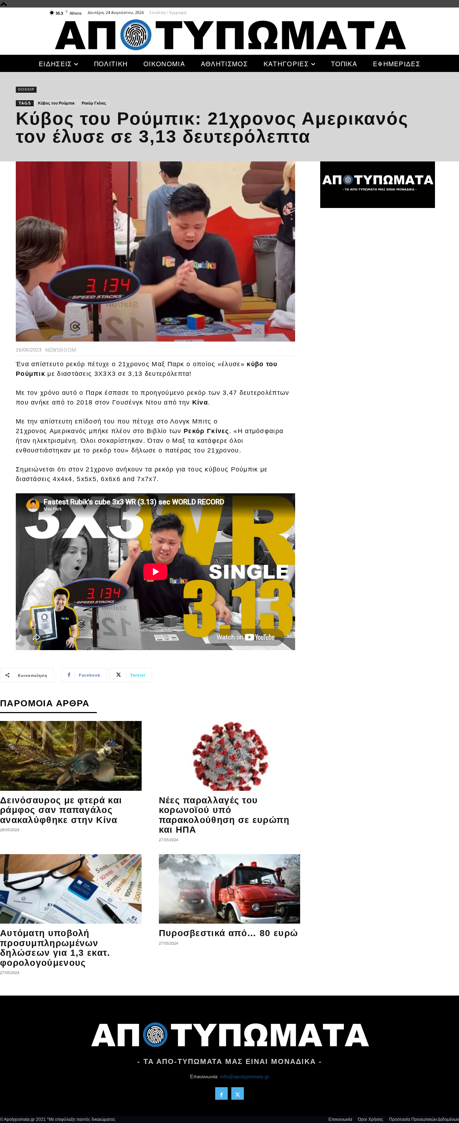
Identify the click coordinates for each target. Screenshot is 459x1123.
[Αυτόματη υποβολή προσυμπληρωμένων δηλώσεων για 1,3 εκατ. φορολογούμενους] (71, 889)
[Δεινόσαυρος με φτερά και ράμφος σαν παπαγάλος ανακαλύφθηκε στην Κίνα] (71, 756)
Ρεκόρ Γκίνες (94, 103)
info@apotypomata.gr (244, 1076)
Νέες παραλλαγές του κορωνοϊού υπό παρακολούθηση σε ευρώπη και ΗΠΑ (224, 815)
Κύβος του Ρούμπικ (56, 103)
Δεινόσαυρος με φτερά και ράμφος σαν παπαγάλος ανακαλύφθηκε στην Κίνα (61, 810)
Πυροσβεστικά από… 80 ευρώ (228, 933)
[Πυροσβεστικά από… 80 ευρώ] (230, 889)
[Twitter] (237, 1093)
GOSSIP (26, 89)
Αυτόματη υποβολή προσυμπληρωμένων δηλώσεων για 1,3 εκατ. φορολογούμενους (55, 948)
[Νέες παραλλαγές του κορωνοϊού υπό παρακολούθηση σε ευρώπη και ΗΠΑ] (230, 756)
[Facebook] (221, 1093)
